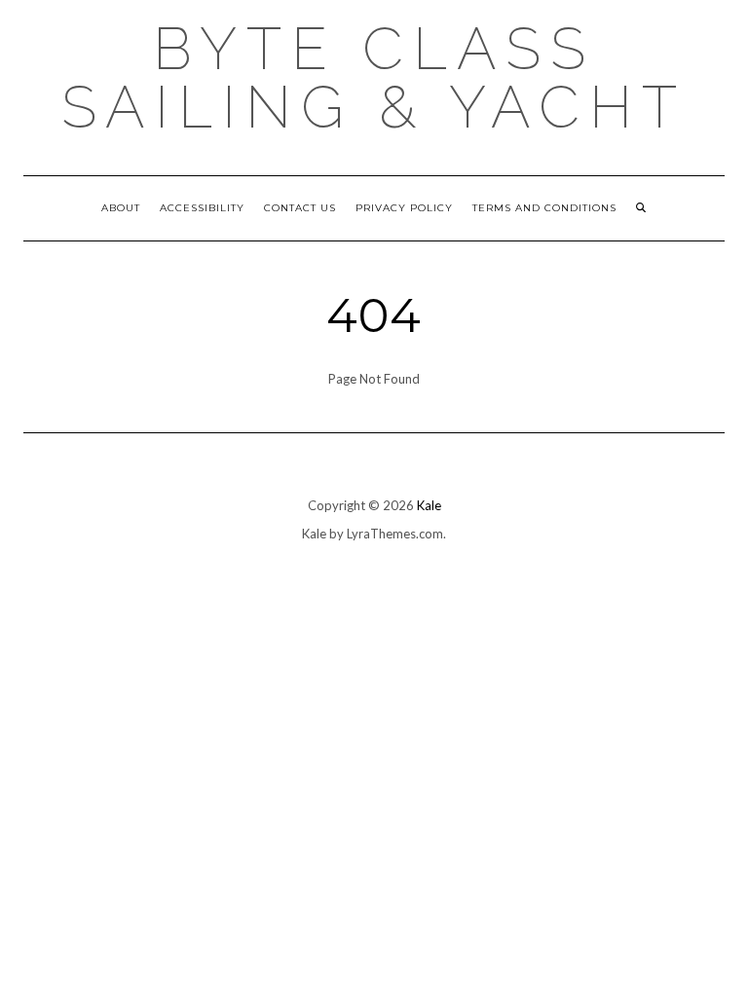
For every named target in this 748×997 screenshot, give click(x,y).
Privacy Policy (404, 208)
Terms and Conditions (544, 208)
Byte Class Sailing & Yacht (374, 78)
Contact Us (300, 208)
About (120, 208)
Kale (429, 505)
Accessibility (202, 208)
